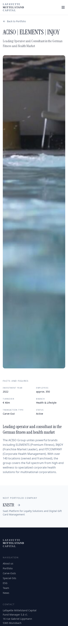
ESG (5, 583)
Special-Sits (9, 578)
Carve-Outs (9, 573)
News (6, 592)
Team (6, 588)
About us (8, 563)
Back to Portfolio (16, 21)
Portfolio (8, 568)
